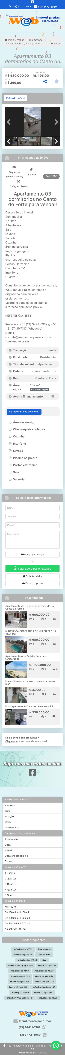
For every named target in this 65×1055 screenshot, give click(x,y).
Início (10, 39)
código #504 (18, 987)
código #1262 (48, 998)
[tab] (15, 98)
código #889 (43, 992)
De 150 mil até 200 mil (17, 917)
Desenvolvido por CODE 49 (32, 1052)
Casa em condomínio (17, 855)
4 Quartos (11, 889)
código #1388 (19, 981)
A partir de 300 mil (15, 928)
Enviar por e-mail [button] (34, 554)
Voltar (56, 43)
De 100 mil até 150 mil (17, 912)
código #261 (47, 965)
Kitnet (8, 850)
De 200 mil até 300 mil (17, 923)
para (44, 976)
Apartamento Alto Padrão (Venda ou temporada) (26, 657)
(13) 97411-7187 (22, 6)
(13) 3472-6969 (47, 6)
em (20, 965)
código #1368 (44, 971)
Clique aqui (11, 741)
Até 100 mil (11, 906)
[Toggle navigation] (56, 13)
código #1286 (44, 981)
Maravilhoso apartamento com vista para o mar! (30, 683)
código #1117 (20, 971)
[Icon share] (32, 2)
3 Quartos (11, 884)
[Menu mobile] (32, 20)
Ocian (8, 821)
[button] (9, 122)
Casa (8, 844)
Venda (20, 39)
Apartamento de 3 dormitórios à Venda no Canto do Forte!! (29, 607)
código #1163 (20, 976)
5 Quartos (10, 895)
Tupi (7, 810)
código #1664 (27, 960)
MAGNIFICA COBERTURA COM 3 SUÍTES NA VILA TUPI (30, 632)
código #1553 (23, 949)
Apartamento (15, 43)
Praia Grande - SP (38, 39)
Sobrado (10, 861)
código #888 (23, 954)
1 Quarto (10, 872)
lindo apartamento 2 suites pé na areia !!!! (29, 706)
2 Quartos (10, 878)
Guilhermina (12, 827)
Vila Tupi (10, 805)
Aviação (9, 816)
